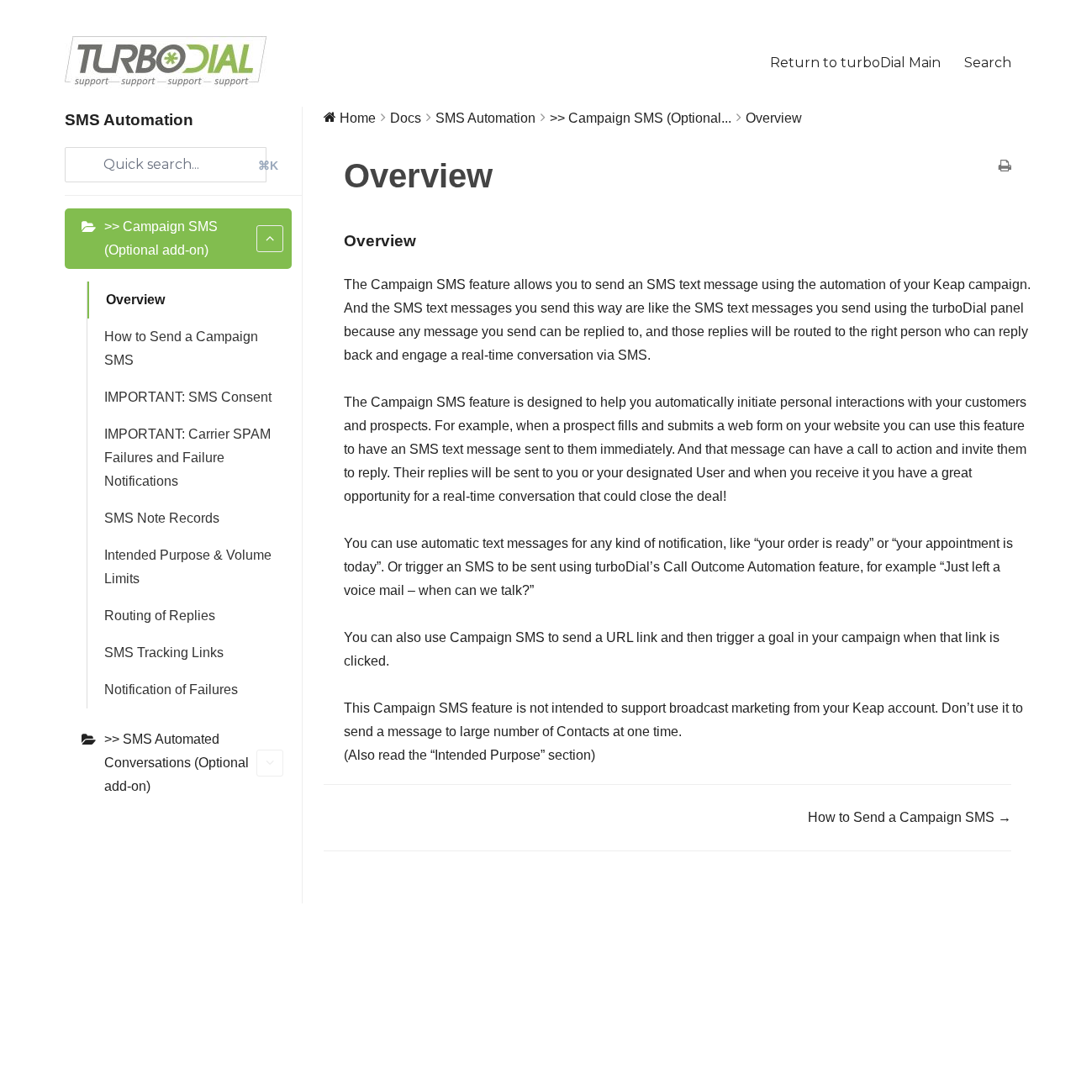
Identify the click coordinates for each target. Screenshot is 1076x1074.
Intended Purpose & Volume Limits (188, 567)
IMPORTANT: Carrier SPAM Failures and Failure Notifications (187, 457)
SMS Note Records (161, 518)
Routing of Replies (159, 615)
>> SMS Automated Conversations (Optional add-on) (176, 762)
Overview (135, 299)
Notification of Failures (171, 689)
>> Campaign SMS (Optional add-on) (161, 238)
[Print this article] (1005, 167)
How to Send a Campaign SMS (181, 348)
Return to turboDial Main (855, 63)
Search (987, 63)
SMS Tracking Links (164, 652)
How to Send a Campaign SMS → (909, 817)
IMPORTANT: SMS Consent (188, 397)
